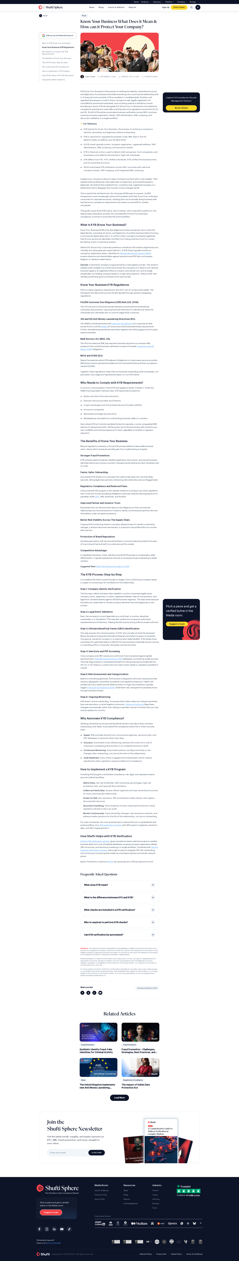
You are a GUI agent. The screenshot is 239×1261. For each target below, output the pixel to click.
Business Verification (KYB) (147, 988)
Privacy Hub (161, 1254)
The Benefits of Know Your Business (56, 58)
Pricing (192, 2)
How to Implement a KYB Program (56, 71)
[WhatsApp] (181, 1223)
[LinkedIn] (54, 1229)
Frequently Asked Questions (53, 80)
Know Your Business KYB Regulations (58, 47)
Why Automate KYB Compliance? (55, 67)
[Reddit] (160, 1223)
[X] (201, 1223)
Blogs (101, 7)
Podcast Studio (101, 1195)
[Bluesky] (194, 1223)
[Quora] (172, 1223)
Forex (154, 1208)
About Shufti (100, 1199)
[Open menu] (197, 7)
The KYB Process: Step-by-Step (55, 62)
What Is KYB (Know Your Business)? (56, 43)
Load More (119, 1098)
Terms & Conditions (194, 1254)
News (91, 7)
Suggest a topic (177, 624)
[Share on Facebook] (82, 993)
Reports (132, 7)
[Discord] (111, 1223)
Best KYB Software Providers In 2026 (112, 567)
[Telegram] (125, 1223)
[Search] (191, 7)
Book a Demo (179, 7)
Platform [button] (168, 2)
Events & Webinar (116, 7)
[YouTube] (61, 1229)
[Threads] (118, 1223)
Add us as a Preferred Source (59, 36)
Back (45, 16)
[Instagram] (47, 1229)
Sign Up (165, 7)
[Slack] (188, 1223)
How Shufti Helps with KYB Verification (58, 75)
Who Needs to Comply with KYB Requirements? (55, 53)
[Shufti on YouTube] (100, 993)
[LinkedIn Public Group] (100, 1223)
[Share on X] (88, 993)
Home (136, 2)
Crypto (155, 1195)
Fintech (155, 1190)
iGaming (155, 1199)
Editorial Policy (146, 1254)
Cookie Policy (176, 1254)
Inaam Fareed (88, 76)
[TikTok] (69, 1229)
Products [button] (144, 2)
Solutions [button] (157, 2)
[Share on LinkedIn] (94, 993)
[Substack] (152, 1223)
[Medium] (139, 1223)
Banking (155, 1203)
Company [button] (181, 2)
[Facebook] (39, 1229)
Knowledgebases (131, 1203)
